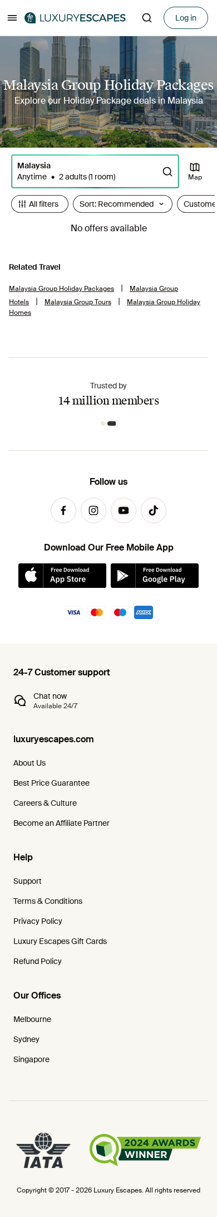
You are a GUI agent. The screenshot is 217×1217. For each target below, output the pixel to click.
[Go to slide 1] (103, 423)
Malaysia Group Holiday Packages (61, 288)
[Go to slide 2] (111, 423)
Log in (185, 18)
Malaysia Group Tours (78, 302)
